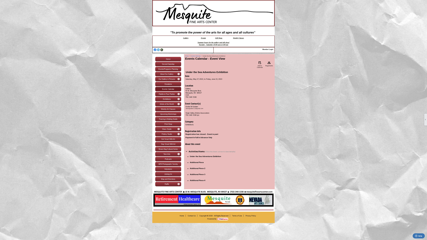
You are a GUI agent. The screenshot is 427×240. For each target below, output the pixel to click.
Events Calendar (168, 89)
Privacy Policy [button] (251, 216)
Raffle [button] (167, 184)
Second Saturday (168, 64)
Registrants (269, 64)
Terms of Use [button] (237, 216)
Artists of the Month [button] (167, 104)
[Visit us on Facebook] (155, 49)
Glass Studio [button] (166, 129)
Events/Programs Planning (168, 69)
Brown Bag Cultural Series (168, 149)
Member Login (267, 49)
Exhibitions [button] (167, 99)
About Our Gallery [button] (166, 74)
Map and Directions (168, 179)
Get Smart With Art (168, 139)
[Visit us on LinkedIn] (158, 49)
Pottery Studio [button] (167, 134)
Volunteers (168, 169)
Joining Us (168, 174)
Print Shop (168, 124)
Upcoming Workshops (168, 114)
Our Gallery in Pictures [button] (167, 79)
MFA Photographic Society (168, 164)
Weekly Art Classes (168, 109)
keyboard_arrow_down (186, 151)
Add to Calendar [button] (260, 64)
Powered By (212, 219)
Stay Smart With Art (168, 144)
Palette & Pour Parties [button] (167, 94)
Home (168, 59)
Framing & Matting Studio (168, 119)
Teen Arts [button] (166, 154)
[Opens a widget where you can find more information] (419, 236)
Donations (168, 84)
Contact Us (192, 216)
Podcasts (168, 159)
